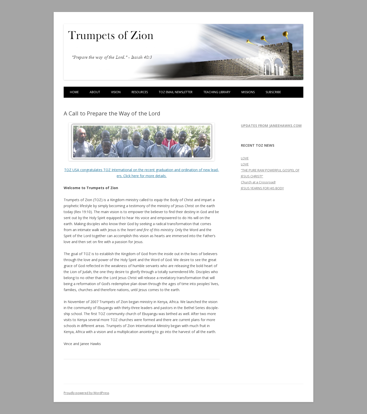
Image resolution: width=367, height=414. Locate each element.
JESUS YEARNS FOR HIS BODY (262, 188)
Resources (140, 92)
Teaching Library (216, 92)
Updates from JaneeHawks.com (271, 125)
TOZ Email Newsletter (175, 92)
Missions (248, 92)
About (95, 92)
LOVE (245, 158)
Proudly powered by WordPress (86, 393)
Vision (116, 92)
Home (74, 92)
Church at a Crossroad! (258, 182)
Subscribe (273, 92)
